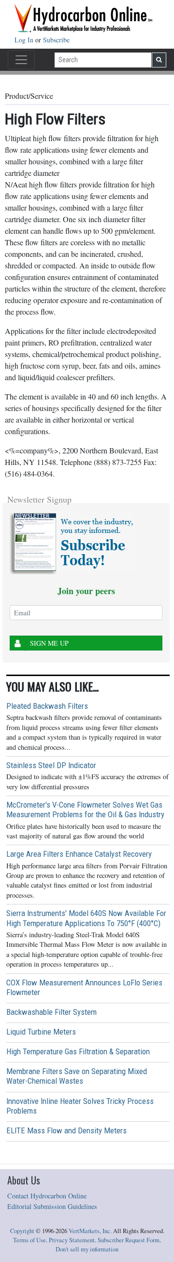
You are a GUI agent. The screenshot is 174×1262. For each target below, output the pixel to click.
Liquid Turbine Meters (41, 1031)
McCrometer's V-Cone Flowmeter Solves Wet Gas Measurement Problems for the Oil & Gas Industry (85, 809)
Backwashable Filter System (51, 1012)
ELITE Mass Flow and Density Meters (66, 1130)
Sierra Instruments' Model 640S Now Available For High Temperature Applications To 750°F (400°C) (86, 918)
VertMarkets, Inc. (90, 1231)
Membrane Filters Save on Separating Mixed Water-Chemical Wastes (76, 1076)
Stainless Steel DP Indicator (51, 765)
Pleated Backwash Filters (47, 706)
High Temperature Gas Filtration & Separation (78, 1051)
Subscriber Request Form (129, 1240)
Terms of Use (29, 1240)
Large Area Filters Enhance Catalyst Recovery (79, 854)
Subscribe (56, 39)
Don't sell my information (87, 1249)
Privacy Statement (72, 1240)
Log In (24, 39)
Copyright (22, 1231)
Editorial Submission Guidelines (52, 1206)
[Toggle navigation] (21, 59)
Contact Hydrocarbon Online (47, 1195)
